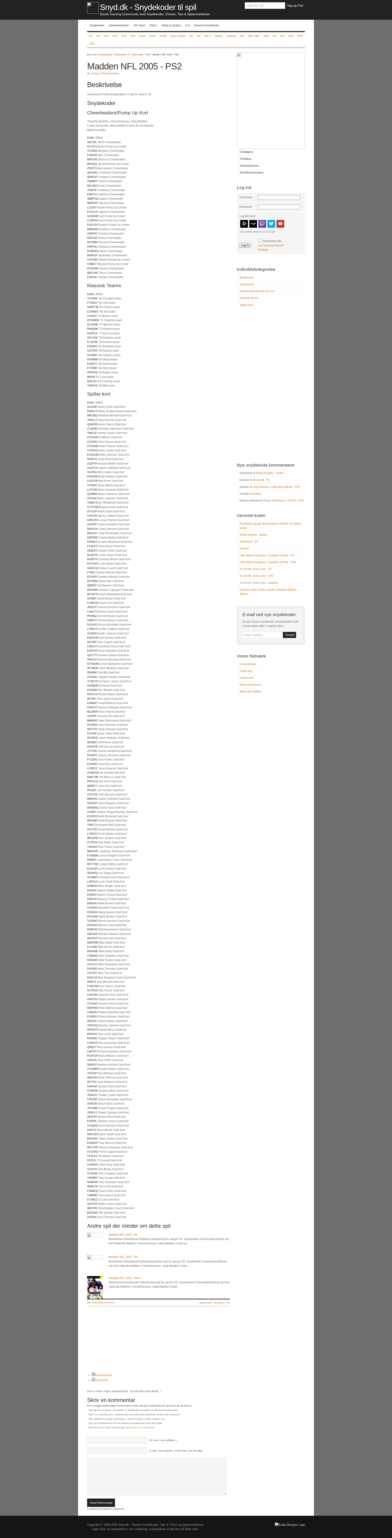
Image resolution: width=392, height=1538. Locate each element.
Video (153, 25)
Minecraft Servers (250, 684)
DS (275, 36)
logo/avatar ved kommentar (140, 1427)
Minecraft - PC (261, 480)
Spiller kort (246, 305)
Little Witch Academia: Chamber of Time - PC (267, 555)
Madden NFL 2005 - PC (123, 1234)
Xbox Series (178, 36)
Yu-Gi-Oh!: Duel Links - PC (256, 569)
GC (191, 36)
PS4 (124, 36)
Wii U (207, 36)
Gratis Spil (246, 671)
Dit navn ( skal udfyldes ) (163, 1440)
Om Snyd (139, 25)
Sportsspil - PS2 (141, 54)
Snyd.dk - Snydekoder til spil (148, 7)
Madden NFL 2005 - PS (123, 1257)
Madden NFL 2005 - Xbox (124, 1278)
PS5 (132, 36)
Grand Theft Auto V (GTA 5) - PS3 (283, 500)
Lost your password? (271, 245)
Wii (199, 36)
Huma (94, 73)
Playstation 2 (122, 54)
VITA (92, 43)
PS (98, 36)
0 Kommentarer (109, 73)
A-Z (187, 25)
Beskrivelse (247, 277)
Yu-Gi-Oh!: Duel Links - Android (259, 582)
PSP (300, 36)
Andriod (231, 36)
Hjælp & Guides (171, 25)
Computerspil (248, 664)
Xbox (142, 36)
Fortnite (257, 493)
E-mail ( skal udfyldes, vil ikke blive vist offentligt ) (176, 1450)
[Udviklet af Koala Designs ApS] (290, 1524)
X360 (152, 36)
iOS (242, 36)
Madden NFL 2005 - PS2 (134, 66)
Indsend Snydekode (206, 25)
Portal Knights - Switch (270, 473)
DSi (282, 36)
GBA (266, 36)
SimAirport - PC (249, 541)
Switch (219, 36)
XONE (163, 36)
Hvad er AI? (247, 678)
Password (245, 206)
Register (263, 249)
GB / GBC (254, 36)
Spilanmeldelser (119, 25)
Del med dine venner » (101, 1302)
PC (91, 36)
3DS (291, 36)
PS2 (106, 36)
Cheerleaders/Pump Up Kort (257, 291)
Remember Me (272, 241)
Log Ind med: (247, 216)
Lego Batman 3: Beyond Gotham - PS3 (276, 487)
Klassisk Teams (249, 298)
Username (245, 197)
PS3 (115, 36)
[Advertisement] (192, 112)
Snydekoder (96, 25)
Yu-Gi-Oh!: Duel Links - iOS (256, 575)
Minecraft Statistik (250, 691)
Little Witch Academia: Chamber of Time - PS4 (268, 562)
